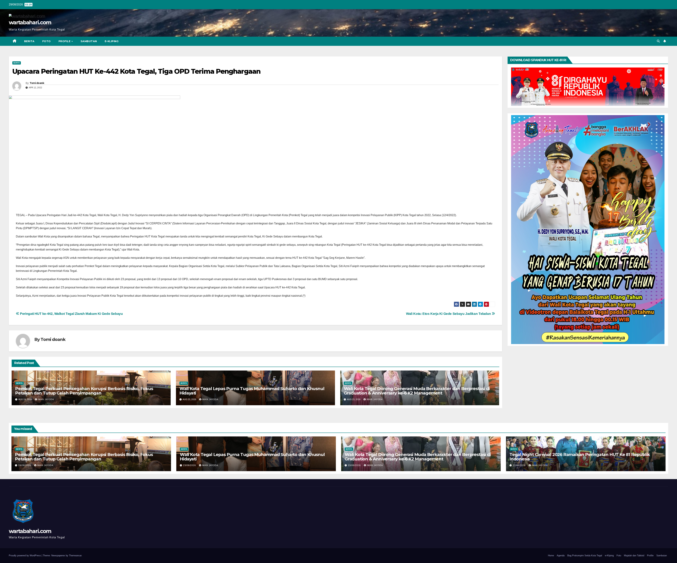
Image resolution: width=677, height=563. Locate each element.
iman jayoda (46, 399)
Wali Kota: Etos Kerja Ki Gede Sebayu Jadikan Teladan (449, 314)
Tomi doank (37, 83)
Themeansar (75, 555)
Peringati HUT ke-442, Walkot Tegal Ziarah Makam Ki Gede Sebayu (71, 314)
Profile (65, 41)
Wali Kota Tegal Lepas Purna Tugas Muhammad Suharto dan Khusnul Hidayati (251, 391)
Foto (46, 41)
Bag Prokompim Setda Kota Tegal (584, 555)
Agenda (561, 555)
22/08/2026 (519, 465)
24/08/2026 (25, 465)
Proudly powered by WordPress (25, 555)
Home (551, 555)
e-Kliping (609, 555)
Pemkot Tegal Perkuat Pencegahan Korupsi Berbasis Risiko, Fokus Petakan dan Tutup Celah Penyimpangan (84, 391)
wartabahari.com (30, 22)
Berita (29, 41)
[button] (658, 41)
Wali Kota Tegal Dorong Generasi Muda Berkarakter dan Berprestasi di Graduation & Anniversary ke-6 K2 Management (417, 391)
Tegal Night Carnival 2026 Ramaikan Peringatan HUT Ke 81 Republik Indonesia (580, 456)
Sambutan (89, 41)
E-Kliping (112, 41)
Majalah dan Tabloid (634, 555)
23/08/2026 (190, 465)
